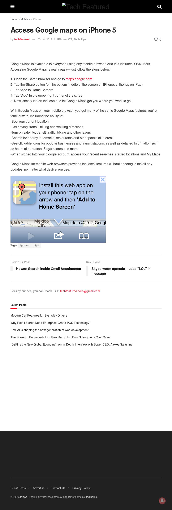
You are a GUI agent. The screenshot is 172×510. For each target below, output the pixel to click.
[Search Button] (159, 6)
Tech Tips (80, 39)
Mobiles (25, 19)
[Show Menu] (12, 6)
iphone (25, 245)
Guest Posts (18, 488)
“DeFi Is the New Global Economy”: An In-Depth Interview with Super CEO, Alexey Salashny (71, 344)
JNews (23, 496)
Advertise (38, 488)
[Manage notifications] (162, 500)
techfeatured (22, 39)
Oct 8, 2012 (45, 39)
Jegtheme (91, 496)
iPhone (37, 19)
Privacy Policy (81, 488)
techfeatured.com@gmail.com (80, 291)
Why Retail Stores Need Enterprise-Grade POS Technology (49, 323)
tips (36, 245)
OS (70, 39)
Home (13, 19)
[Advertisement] (86, 384)
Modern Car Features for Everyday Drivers (38, 315)
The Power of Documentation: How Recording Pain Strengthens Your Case (60, 337)
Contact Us (58, 488)
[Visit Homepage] (85, 6)
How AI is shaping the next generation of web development (49, 330)
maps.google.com (79, 78)
